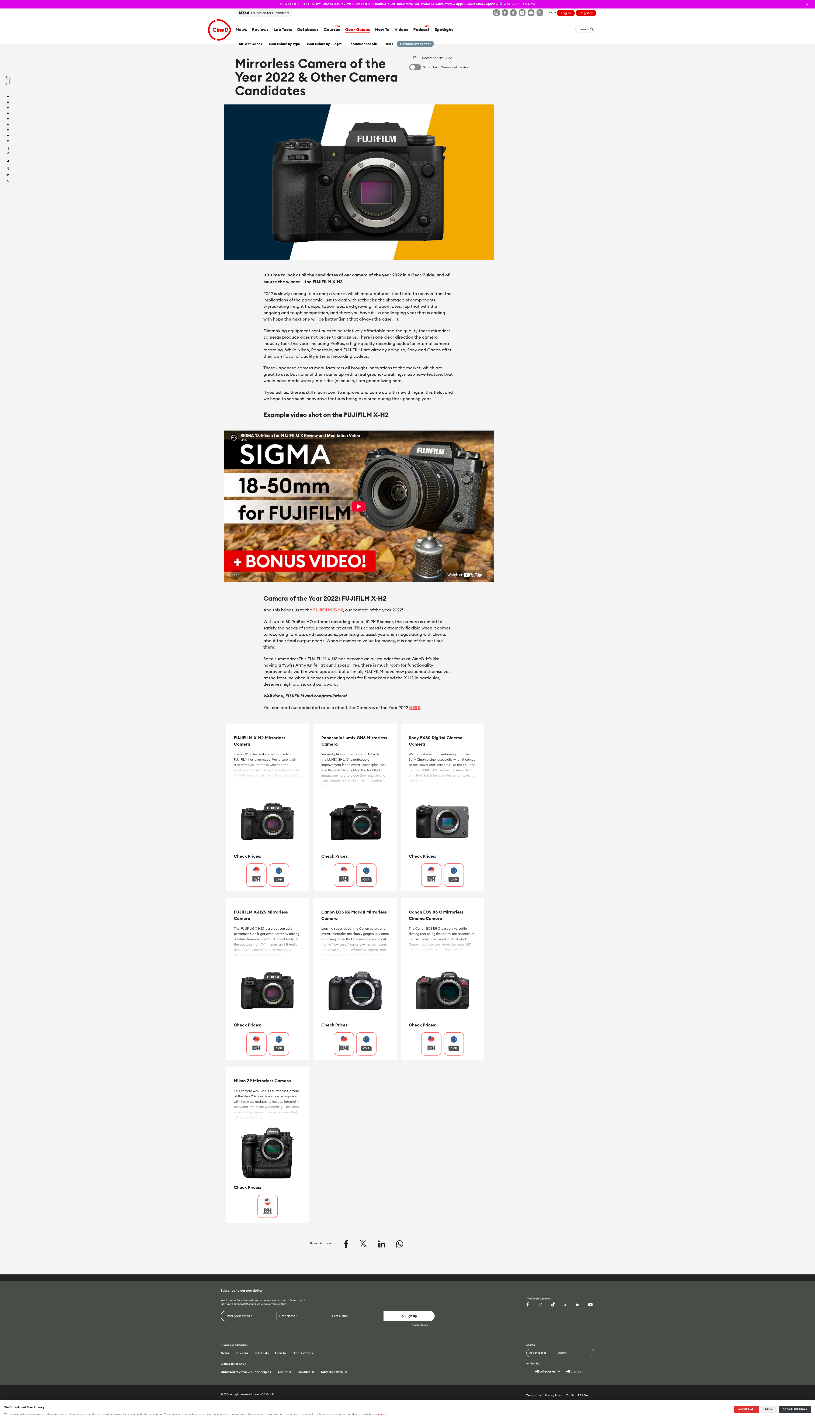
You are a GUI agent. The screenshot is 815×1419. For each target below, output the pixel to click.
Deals (389, 44)
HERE (414, 707)
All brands (573, 1371)
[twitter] (8, 168)
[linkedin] (8, 175)
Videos (401, 29)
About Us (284, 1372)
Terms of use (533, 1395)
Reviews (260, 29)
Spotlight (444, 29)
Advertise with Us (334, 1372)
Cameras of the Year (415, 44)
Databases (308, 29)
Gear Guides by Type (284, 44)
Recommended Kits (363, 44)
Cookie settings (795, 1409)
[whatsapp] (8, 181)
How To (382, 29)
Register (586, 13)
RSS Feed (583, 1395)
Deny (769, 1409)
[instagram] (542, 1304)
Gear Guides (357, 29)
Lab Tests (283, 29)
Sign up (411, 1316)
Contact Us (306, 1372)
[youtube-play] (591, 1304)
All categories (537, 1352)
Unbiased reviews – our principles (246, 1372)
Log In (566, 13)
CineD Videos (302, 1353)
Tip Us (570, 1395)
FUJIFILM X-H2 (328, 609)
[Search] (589, 1352)
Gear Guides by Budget (324, 44)
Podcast (421, 29)
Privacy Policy (553, 1395)
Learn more (380, 1414)
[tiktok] (554, 1304)
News (241, 29)
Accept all (746, 1409)
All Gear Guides (250, 44)
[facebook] (8, 162)
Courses (332, 29)
